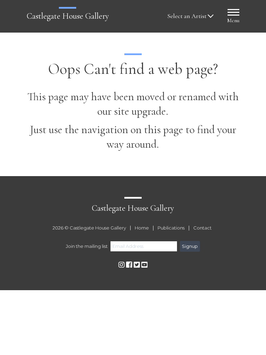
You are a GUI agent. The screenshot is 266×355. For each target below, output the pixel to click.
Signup (190, 246)
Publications (171, 228)
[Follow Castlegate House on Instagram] (121, 265)
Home (142, 228)
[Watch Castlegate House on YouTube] (144, 265)
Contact (202, 228)
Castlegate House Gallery (68, 16)
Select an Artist (186, 16)
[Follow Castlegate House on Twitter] (137, 265)
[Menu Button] (233, 13)
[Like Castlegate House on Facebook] (129, 265)
